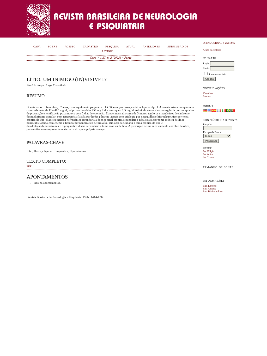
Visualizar (208, 93)
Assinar (207, 96)
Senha (206, 68)
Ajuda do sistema (212, 49)
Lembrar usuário (217, 74)
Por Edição (208, 151)
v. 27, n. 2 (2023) (110, 57)
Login (206, 63)
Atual (130, 46)
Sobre (52, 46)
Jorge (127, 57)
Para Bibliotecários (213, 191)
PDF (29, 166)
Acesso (70, 46)
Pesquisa (112, 46)
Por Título (208, 157)
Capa (37, 46)
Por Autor (208, 154)
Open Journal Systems (219, 42)
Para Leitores (209, 185)
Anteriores (151, 46)
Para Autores (209, 188)
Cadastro (90, 46)
